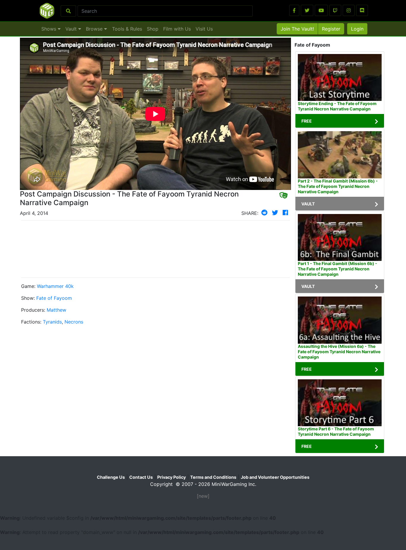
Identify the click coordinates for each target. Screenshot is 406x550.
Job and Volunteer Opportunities (275, 477)
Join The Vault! (297, 29)
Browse (95, 29)
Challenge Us (111, 477)
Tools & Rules (127, 29)
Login (357, 29)
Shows (49, 29)
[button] (294, 10)
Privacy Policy (171, 477)
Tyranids (52, 322)
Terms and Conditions (213, 477)
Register (331, 29)
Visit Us (204, 29)
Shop (152, 29)
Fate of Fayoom (54, 298)
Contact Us (141, 477)
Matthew (56, 310)
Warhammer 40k (55, 286)
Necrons (73, 322)
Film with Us (177, 29)
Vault (71, 29)
